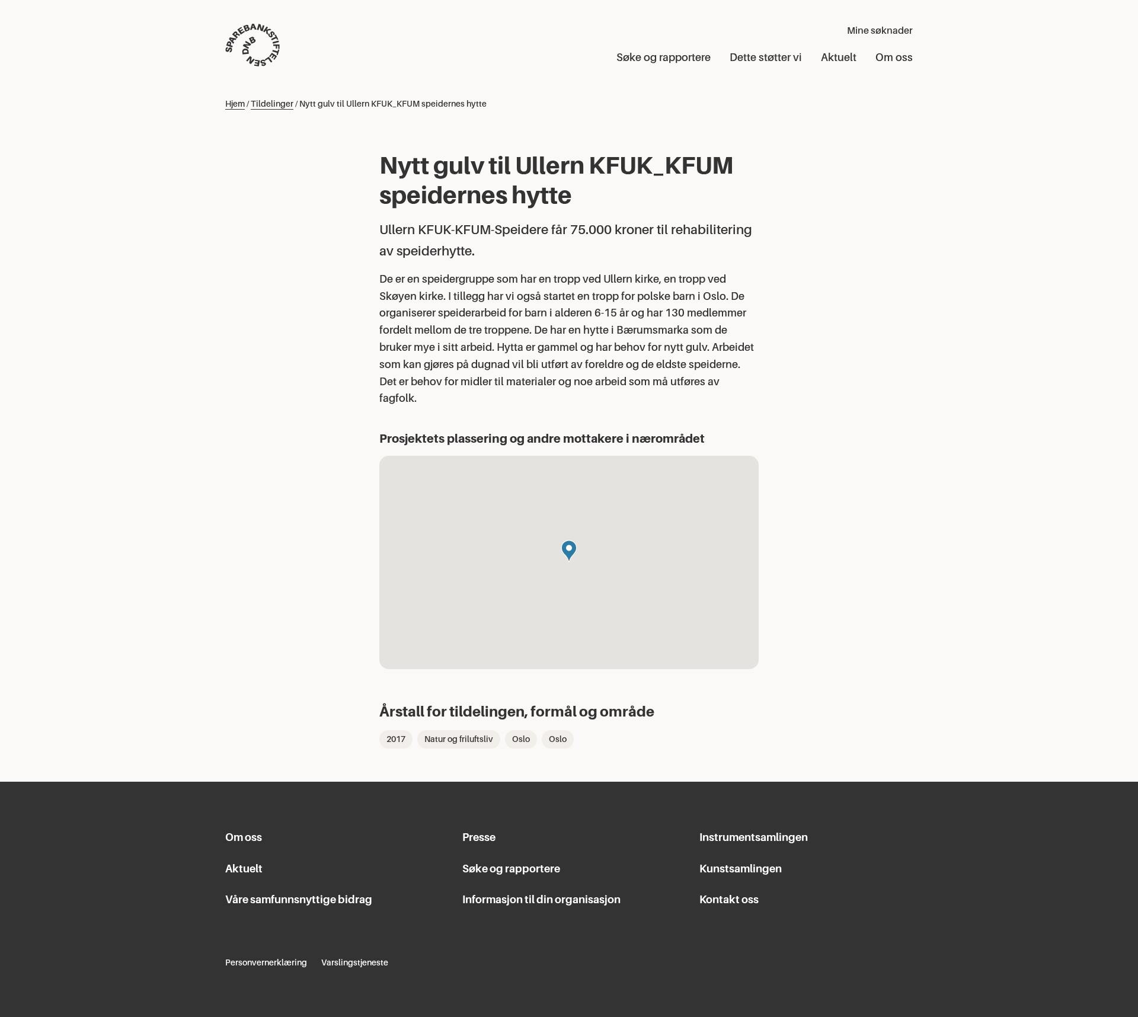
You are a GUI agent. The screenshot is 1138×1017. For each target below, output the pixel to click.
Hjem (235, 103)
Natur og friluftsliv (458, 739)
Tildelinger (272, 103)
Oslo (521, 739)
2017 (395, 739)
